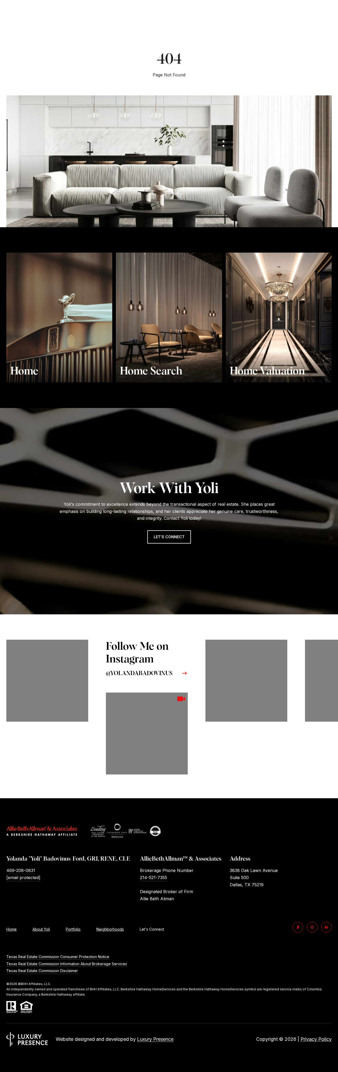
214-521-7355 (153, 877)
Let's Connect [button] (169, 537)
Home (11, 929)
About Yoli (41, 929)
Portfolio (73, 929)
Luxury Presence (155, 1039)
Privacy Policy (316, 1039)
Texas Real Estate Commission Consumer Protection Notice (57, 956)
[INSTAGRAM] (312, 927)
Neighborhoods (110, 929)
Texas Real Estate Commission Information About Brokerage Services (66, 964)
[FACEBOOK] (298, 927)
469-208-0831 (20, 870)
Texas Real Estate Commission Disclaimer (42, 970)
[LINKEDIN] (326, 927)
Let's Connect (152, 929)
